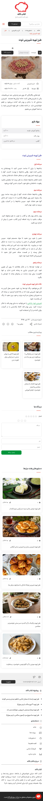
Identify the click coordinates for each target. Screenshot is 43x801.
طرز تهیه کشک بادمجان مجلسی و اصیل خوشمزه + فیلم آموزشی (32, 386)
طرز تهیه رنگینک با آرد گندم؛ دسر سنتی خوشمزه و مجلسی (24, 625)
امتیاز (40, 416)
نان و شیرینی (16, 30)
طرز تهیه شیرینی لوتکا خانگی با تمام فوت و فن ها (24, 585)
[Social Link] (34, 676)
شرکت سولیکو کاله (13, 797)
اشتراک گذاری (38, 324)
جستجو (15, 24)
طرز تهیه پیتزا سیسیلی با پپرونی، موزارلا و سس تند (23, 709)
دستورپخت (28, 30)
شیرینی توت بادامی (34, 303)
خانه (38, 30)
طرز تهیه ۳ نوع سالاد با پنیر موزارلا (28, 704)
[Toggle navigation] (3, 24)
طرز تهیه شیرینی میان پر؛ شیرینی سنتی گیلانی (25, 546)
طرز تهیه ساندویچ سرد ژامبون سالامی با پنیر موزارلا (22, 715)
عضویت (8, 682)
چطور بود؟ (20, 324)
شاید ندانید (32, 754)
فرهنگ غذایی (31, 748)
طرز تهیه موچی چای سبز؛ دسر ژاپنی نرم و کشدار (25, 508)
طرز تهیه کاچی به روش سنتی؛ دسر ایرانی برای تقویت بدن (11, 357)
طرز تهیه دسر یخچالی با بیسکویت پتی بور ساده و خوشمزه (32, 357)
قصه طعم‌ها (32, 743)
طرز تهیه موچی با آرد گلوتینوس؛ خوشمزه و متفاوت (23, 664)
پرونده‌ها (33, 732)
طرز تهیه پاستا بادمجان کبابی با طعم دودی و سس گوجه (20, 699)
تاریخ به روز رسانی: (36, 319)
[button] (38, 796)
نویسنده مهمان (24, 52)
